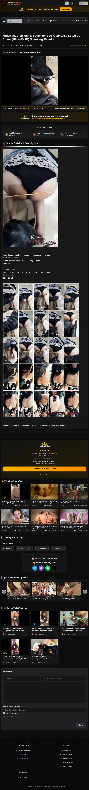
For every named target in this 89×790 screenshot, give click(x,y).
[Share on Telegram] (34, 568)
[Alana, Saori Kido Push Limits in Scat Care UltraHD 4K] (74, 491)
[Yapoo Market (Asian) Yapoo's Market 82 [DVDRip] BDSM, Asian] (69, 589)
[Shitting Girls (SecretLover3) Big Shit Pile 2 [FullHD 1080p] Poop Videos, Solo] (45, 491)
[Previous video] (4, 592)
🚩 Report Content (66, 766)
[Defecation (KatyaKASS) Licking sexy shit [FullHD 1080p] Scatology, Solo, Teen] (74, 516)
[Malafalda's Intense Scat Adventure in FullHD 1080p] (15, 516)
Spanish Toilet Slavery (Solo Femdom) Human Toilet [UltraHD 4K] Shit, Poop (14, 658)
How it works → (44, 475)
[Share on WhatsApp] (47, 568)
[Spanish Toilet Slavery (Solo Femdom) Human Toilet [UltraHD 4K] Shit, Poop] (15, 647)
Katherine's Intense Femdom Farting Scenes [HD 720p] (13, 502)
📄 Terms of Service (66, 754)
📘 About (23, 754)
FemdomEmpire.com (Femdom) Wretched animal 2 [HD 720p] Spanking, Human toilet (73, 630)
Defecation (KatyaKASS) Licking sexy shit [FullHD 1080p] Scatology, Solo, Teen (74, 527)
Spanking (41, 548)
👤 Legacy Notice (23, 758)
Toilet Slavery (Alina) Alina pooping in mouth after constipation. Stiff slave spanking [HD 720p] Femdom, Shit (44, 658)
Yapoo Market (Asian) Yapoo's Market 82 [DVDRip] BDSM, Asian (68, 598)
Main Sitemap (22, 777)
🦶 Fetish (6, 548)
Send (81, 725)
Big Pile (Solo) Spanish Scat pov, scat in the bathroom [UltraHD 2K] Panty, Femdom (44, 630)
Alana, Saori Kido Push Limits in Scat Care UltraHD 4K (72, 502)
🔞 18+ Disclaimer (66, 758)
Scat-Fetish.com (14, 21)
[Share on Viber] (41, 568)
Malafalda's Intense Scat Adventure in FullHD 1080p (14, 527)
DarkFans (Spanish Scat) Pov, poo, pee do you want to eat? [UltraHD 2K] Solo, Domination (13, 630)
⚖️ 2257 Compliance (66, 762)
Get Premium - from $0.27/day (44, 469)
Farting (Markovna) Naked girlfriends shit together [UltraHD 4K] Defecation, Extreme (44, 527)
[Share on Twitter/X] (54, 568)
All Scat (28, 21)
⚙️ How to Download (23, 751)
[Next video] (85, 592)
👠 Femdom (57, 548)
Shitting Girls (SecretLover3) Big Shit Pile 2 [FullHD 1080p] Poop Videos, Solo (44, 502)
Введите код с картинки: (12, 706)
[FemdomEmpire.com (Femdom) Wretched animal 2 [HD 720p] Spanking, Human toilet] (74, 618)
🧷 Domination (24, 548)
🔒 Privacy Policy (66, 751)
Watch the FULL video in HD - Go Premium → (70, 108)
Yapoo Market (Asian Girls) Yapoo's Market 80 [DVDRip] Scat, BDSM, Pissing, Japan (18, 598)
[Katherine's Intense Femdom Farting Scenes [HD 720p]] (15, 491)
